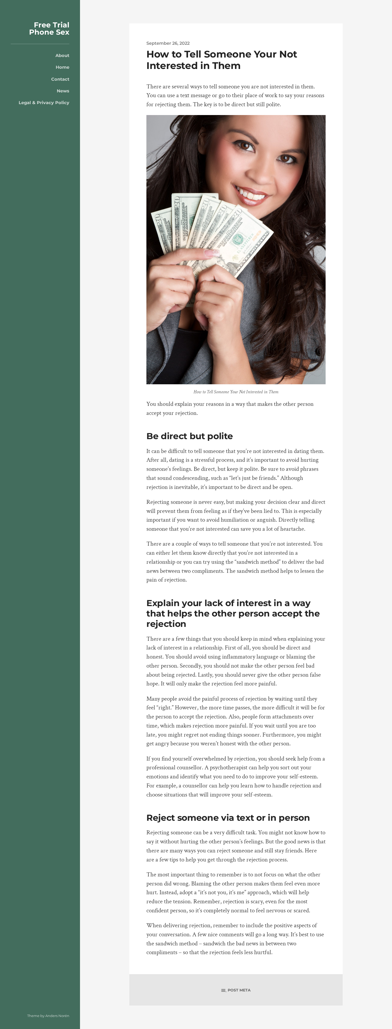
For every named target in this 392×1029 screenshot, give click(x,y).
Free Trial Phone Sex (49, 28)
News (63, 90)
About (62, 55)
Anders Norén (57, 1016)
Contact (60, 79)
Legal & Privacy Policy (44, 102)
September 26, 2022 (168, 43)
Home (62, 67)
